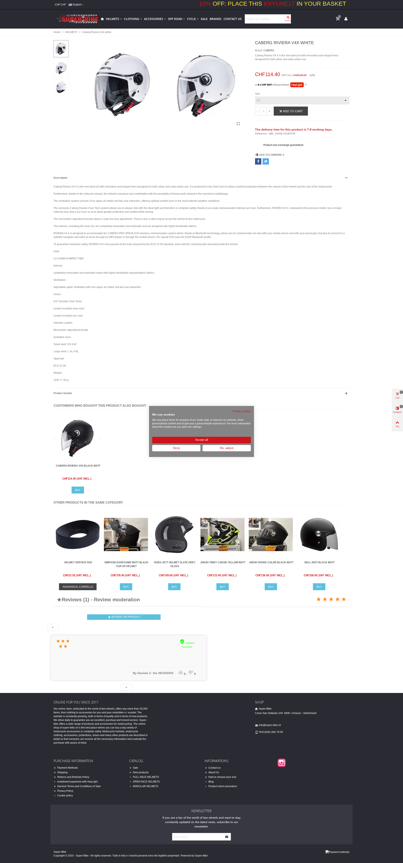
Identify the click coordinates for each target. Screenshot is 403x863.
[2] (324, 599)
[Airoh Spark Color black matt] (270, 534)
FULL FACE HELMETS (146, 777)
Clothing (131, 19)
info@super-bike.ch (270, 725)
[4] (337, 599)
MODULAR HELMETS (145, 786)
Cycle (191, 19)
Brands (215, 19)
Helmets (112, 19)
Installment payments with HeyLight (77, 781)
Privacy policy (242, 411)
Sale (204, 19)
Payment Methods (67, 767)
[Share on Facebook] (258, 161)
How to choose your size (222, 777)
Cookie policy (65, 795)
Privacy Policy (65, 790)
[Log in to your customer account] (345, 18)
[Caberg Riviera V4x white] (238, 124)
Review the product (124, 617)
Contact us (233, 19)
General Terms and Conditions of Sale (79, 786)
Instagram (281, 763)
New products (141, 772)
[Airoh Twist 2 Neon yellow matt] (222, 534)
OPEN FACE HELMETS (146, 781)
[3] (331, 599)
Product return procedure (222, 786)
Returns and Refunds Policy (73, 777)
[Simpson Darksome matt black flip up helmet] (126, 534)
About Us (213, 772)
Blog (211, 781)
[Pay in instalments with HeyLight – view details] (306, 85)
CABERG (268, 50)
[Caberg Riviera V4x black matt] (77, 437)
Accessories (153, 19)
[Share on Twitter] (266, 161)
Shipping (62, 772)
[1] (318, 599)
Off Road (175, 19)
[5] (343, 599)
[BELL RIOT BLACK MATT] (319, 534)
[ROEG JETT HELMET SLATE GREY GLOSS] (174, 534)
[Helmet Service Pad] (77, 534)
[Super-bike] (77, 19)
